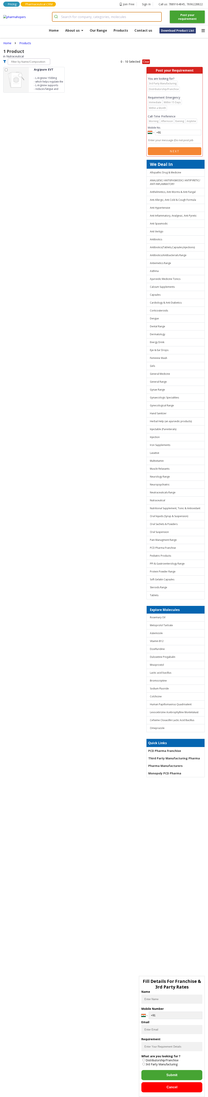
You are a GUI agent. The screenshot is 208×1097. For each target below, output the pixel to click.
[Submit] (56, 16)
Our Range (98, 30)
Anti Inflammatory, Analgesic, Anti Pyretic (173, 215)
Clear (146, 61)
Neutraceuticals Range (163, 492)
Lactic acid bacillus (160, 672)
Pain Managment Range (163, 540)
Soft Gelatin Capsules (162, 579)
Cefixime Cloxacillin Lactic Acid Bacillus (172, 720)
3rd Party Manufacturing (162, 1064)
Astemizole (156, 633)
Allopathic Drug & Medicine (165, 172)
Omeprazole (157, 728)
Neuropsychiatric (160, 484)
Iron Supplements (160, 445)
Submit (171, 1075)
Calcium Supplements (162, 287)
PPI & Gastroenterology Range (167, 563)
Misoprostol (157, 665)
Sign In (146, 4)
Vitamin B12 (157, 641)
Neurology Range (160, 476)
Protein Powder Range (163, 571)
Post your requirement (187, 17)
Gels (152, 366)
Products (121, 30)
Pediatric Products (160, 555)
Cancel (172, 1087)
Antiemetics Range (160, 263)
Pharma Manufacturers (165, 766)
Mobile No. (154, 127)
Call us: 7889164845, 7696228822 (181, 4)
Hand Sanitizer (158, 413)
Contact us (143, 30)
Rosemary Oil (157, 617)
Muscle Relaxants (159, 468)
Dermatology (157, 334)
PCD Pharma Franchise (163, 548)
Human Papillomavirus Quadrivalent (171, 704)
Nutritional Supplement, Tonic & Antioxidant (175, 508)
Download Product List (177, 30)
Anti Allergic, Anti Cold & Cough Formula (173, 200)
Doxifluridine (157, 649)
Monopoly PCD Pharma (164, 773)
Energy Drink (157, 342)
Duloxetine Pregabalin (162, 657)
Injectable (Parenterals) (163, 429)
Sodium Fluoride (159, 688)
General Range (158, 381)
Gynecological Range (162, 405)
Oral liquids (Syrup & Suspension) (169, 516)
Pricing (12, 4)
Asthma (154, 271)
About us (72, 30)
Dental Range (157, 326)
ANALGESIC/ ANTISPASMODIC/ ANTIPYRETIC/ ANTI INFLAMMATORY (175, 182)
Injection (155, 437)
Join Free (128, 4)
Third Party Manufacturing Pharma (174, 758)
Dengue (154, 318)
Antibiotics (156, 239)
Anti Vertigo (156, 231)
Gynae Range (157, 389)
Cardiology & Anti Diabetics (166, 302)
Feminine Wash (158, 358)
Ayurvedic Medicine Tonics (165, 279)
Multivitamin (157, 461)
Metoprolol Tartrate (161, 625)
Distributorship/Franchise (162, 1060)
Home (54, 30)
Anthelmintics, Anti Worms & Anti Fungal (173, 192)
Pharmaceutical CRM (39, 4)
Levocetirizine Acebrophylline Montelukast (174, 712)
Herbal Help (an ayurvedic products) (171, 421)
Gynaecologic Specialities (164, 397)
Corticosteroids (159, 310)
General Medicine (160, 374)
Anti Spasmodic (159, 223)
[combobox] (106, 16)
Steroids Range (158, 587)
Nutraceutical (157, 500)
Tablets (154, 595)
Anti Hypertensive (160, 207)
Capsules (155, 294)
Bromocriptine (158, 680)
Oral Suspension (159, 532)
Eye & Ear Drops (159, 350)
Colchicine (156, 696)
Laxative (154, 453)
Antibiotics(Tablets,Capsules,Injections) (172, 247)
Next (175, 151)
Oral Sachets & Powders (164, 524)
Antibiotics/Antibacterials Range (168, 255)
